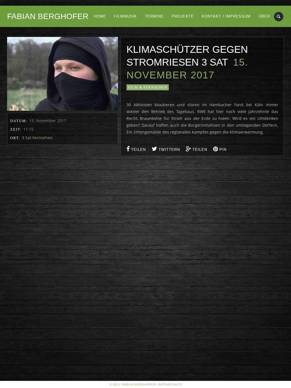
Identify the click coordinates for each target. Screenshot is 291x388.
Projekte (183, 16)
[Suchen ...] (279, 16)
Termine (154, 16)
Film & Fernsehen (147, 87)
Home (100, 16)
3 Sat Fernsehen (37, 137)
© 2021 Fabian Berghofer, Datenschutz (145, 384)
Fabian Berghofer (47, 16)
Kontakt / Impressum (226, 16)
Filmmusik (125, 16)
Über (264, 16)
